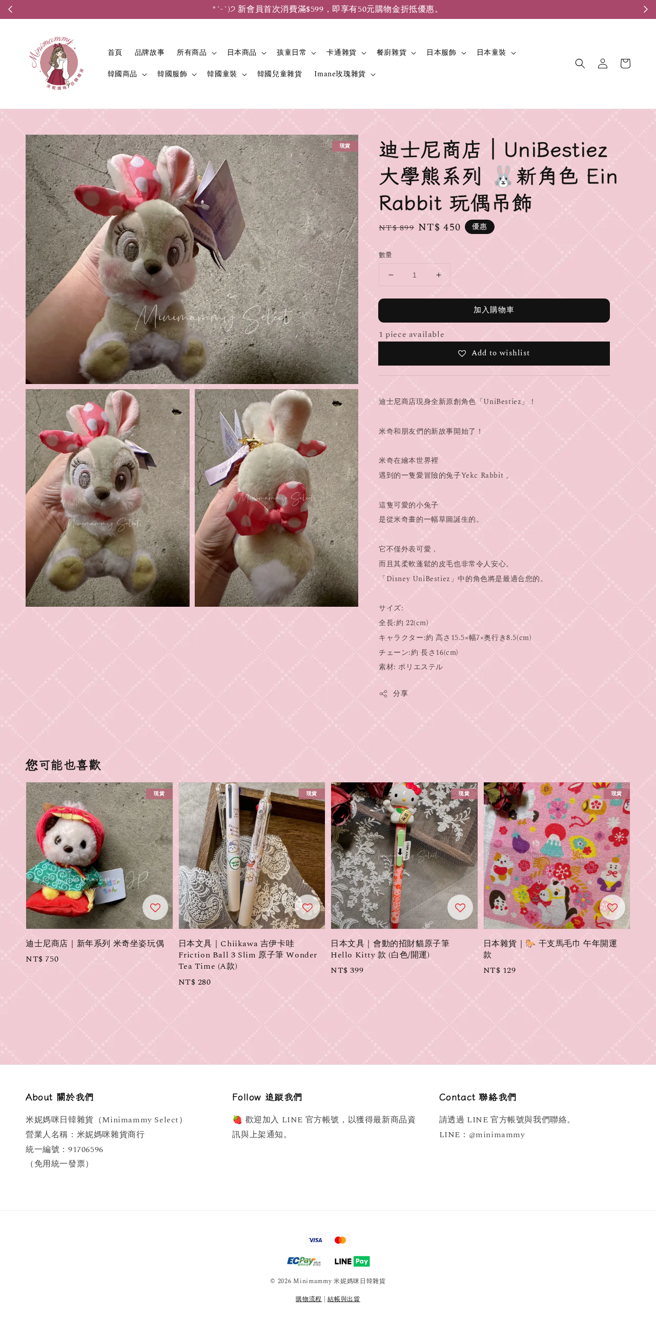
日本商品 (242, 52)
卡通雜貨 (341, 52)
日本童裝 (491, 52)
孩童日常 (291, 52)
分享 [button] (400, 693)
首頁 (115, 52)
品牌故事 (150, 52)
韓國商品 (122, 74)
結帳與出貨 (343, 1299)
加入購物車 (494, 310)
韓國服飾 (172, 74)
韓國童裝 (222, 74)
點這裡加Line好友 (381, 9)
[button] (580, 63)
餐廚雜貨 (391, 52)
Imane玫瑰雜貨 (339, 74)
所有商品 (192, 52)
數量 (386, 255)
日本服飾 (441, 52)
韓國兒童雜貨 (279, 74)
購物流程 (309, 1299)
